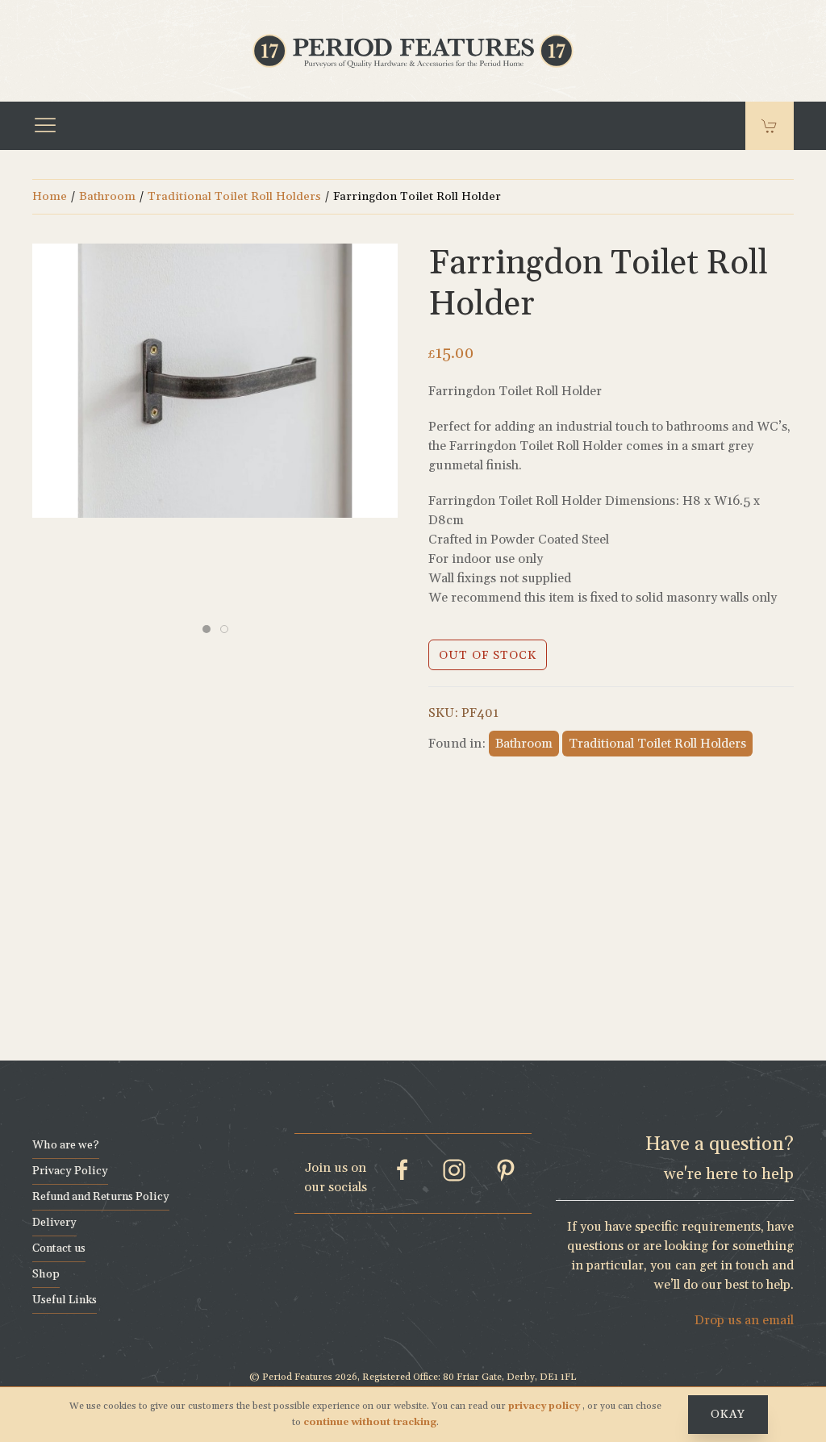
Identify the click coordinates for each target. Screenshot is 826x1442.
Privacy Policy (70, 1171)
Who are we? (65, 1145)
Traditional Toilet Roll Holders (234, 196)
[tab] (206, 629)
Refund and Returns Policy (100, 1197)
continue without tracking (369, 1422)
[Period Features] (413, 49)
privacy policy (545, 1406)
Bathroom (107, 196)
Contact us (59, 1248)
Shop (46, 1274)
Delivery (54, 1222)
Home (49, 196)
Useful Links (64, 1300)
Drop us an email (744, 1320)
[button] (45, 126)
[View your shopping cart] (769, 126)
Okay (728, 1414)
